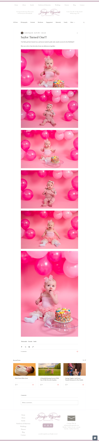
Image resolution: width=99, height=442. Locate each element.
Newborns (40, 22)
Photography (24, 22)
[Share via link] (33, 347)
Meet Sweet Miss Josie (21, 378)
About (23, 418)
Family (65, 22)
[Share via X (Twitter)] (25, 347)
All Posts (15, 22)
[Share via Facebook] (21, 347)
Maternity (58, 22)
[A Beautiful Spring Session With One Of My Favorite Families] (49, 369)
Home (23, 415)
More (71, 22)
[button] (84, 22)
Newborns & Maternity (23, 424)
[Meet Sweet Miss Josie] (24, 369)
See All (84, 360)
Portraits (32, 22)
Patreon (23, 429)
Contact (23, 435)
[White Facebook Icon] (45, 425)
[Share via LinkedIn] (29, 347)
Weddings (23, 426)
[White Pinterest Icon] (51, 425)
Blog (23, 432)
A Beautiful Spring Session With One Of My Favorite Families (49, 379)
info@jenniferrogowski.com (71, 425)
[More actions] (77, 33)
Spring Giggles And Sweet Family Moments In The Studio (74, 379)
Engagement (49, 22)
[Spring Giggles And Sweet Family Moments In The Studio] (74, 369)
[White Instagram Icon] (48, 425)
